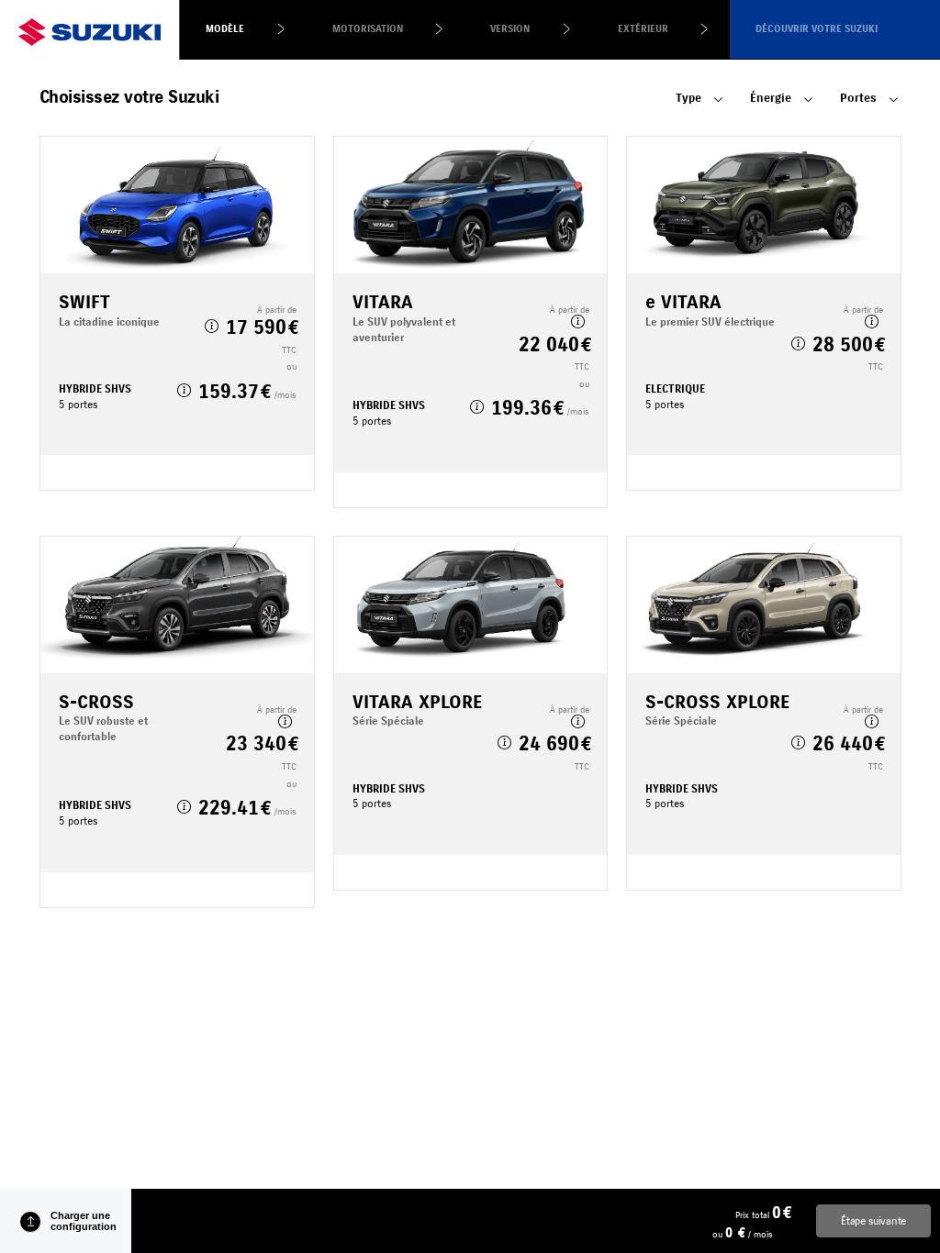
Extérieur (643, 29)
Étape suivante (873, 1220)
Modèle (225, 29)
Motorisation (367, 29)
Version (510, 29)
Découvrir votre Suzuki (816, 29)
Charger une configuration (83, 1221)
